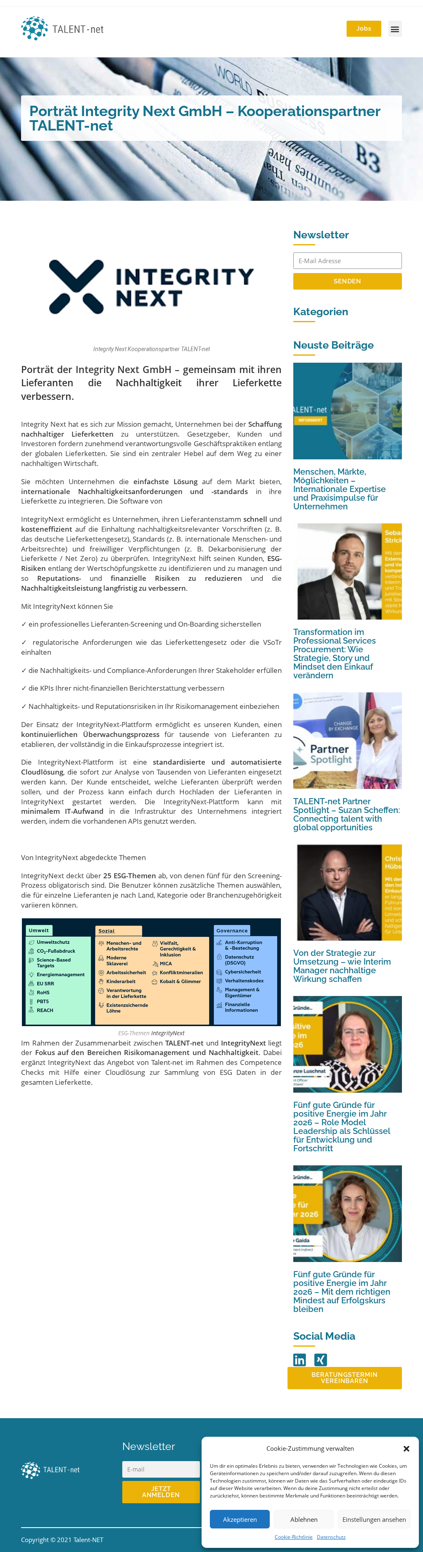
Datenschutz (331, 1536)
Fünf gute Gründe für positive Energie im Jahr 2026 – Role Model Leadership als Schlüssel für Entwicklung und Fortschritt (341, 1126)
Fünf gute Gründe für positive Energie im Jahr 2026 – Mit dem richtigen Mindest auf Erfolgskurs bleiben (341, 1291)
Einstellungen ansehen (374, 1519)
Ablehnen (304, 1519)
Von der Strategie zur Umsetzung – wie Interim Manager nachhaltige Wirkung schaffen (342, 966)
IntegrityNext (42, 519)
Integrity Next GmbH (124, 369)
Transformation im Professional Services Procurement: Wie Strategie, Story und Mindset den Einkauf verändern (334, 653)
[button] (406, 1449)
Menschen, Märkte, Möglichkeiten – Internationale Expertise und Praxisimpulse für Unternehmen (339, 489)
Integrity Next (43, 424)
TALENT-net (184, 1043)
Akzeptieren (240, 1519)
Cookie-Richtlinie (294, 1536)
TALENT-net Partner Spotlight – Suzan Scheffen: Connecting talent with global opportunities (346, 814)
